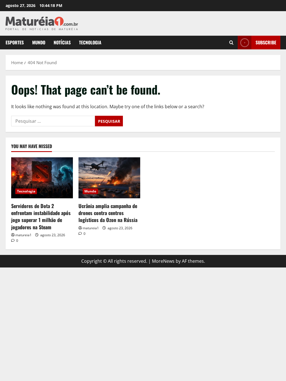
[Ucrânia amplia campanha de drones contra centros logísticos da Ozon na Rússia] (109, 177)
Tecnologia (90, 42)
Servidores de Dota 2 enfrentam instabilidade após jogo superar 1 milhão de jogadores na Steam (41, 216)
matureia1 (23, 235)
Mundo (38, 42)
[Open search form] (231, 42)
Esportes (15, 42)
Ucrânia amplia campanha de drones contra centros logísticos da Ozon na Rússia (107, 212)
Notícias (62, 42)
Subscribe (266, 42)
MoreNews (163, 261)
